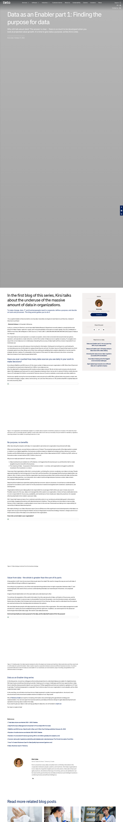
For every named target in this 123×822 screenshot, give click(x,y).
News (100, 2)
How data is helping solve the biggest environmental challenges (99, 359)
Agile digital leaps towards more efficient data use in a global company (99, 365)
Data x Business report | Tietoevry (18, 746)
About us (67, 2)
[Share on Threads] (94, 329)
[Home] (6, 2)
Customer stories (57, 2)
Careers (85, 2)
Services (24, 2)
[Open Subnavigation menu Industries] (49, 3)
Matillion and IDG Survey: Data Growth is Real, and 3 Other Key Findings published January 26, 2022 (37, 729)
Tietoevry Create (16, 698)
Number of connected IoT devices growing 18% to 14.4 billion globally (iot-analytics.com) (34, 736)
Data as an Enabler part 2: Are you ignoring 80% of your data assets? (99, 344)
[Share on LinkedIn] (103, 329)
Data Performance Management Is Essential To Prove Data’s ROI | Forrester (29, 726)
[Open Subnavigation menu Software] (38, 3)
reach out (58, 704)
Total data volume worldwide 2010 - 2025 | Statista (23, 722)
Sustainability (76, 2)
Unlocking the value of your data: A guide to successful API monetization (98, 354)
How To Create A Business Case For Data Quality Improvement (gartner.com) (30, 742)
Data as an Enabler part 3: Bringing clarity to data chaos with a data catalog (98, 349)
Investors (93, 2)
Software (34, 2)
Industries (45, 2)
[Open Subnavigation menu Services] (28, 3)
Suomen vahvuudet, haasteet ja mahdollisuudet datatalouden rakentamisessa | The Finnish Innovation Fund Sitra (40, 739)
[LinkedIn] (33, 778)
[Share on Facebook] (99, 329)
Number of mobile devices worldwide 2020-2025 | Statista (25, 732)
